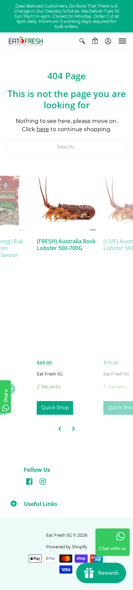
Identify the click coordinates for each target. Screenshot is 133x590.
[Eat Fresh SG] (25, 41)
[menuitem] (82, 41)
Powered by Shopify (66, 546)
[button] (82, 41)
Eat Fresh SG (50, 373)
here (42, 129)
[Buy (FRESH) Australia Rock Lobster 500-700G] (67, 201)
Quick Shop (55, 407)
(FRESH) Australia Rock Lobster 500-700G (66, 244)
